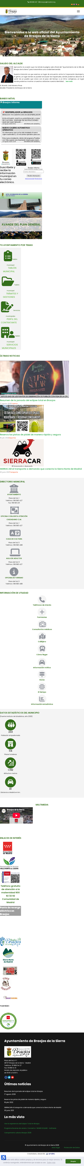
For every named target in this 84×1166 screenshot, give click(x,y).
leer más (69, 81)
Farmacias (42, 617)
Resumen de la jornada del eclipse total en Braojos (27, 400)
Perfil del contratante (9, 321)
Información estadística (42, 704)
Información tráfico (42, 667)
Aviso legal (56, 1147)
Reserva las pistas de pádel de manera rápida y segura (30, 434)
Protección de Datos (72, 1147)
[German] (79, 5)
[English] (74, 5)
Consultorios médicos (42, 629)
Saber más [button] (51, 1162)
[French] (76, 5)
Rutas (42, 680)
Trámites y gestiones (10, 295)
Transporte (14, 472)
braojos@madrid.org (47, 2)
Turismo (14, 403)
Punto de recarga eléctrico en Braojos (10, 911)
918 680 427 (33, 2)
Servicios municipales (10, 346)
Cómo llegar (42, 654)
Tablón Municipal (9, 269)
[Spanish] (72, 5)
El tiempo (42, 692)
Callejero (42, 641)
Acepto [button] (73, 1161)
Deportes (12, 438)
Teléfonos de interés (42, 605)
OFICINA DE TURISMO (14, 577)
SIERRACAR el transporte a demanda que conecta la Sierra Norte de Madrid (41, 468)
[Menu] (78, 11)
